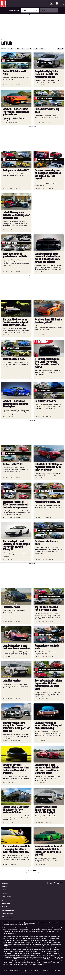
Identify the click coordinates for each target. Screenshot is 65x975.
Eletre (17, 48)
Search (51, 4)
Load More (32, 870)
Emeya (29, 48)
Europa (42, 48)
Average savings (29, 923)
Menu (62, 4)
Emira (35, 48)
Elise (23, 48)
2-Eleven (10, 48)
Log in (57, 4)
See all (60, 49)
